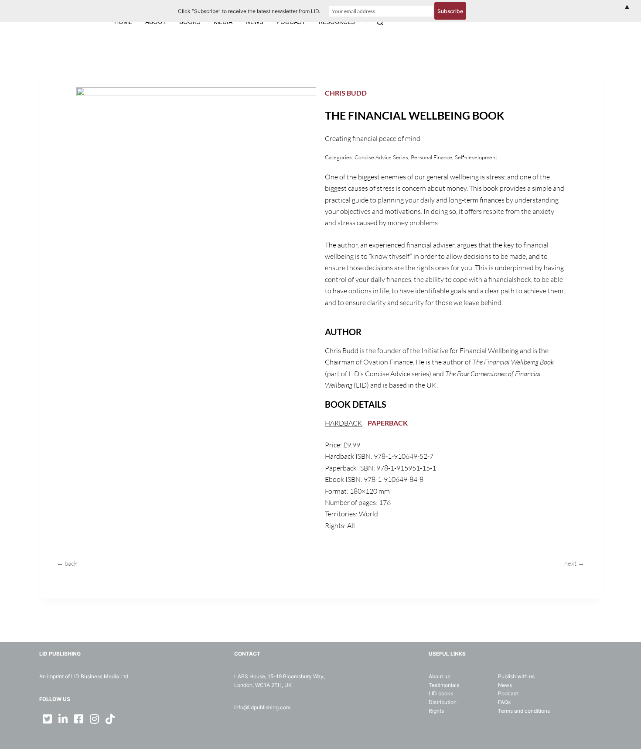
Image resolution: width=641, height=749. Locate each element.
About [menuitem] (155, 21)
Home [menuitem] (123, 21)
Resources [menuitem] (337, 21)
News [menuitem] (254, 21)
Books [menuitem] (190, 21)
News (505, 685)
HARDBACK (343, 423)
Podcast (508, 693)
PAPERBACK (388, 423)
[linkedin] (63, 719)
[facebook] (78, 719)
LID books (441, 693)
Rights (436, 711)
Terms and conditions (524, 711)
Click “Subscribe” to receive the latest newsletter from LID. (249, 11)
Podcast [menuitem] (291, 21)
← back (67, 563)
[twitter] (47, 719)
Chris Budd (346, 93)
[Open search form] (380, 22)
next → (574, 563)
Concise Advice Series (381, 157)
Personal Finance (431, 157)
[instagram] (94, 719)
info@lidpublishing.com (262, 707)
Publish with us (516, 676)
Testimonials (444, 685)
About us (439, 676)
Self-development (476, 157)
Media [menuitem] (223, 21)
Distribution (443, 702)
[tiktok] (110, 719)
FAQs (504, 702)
